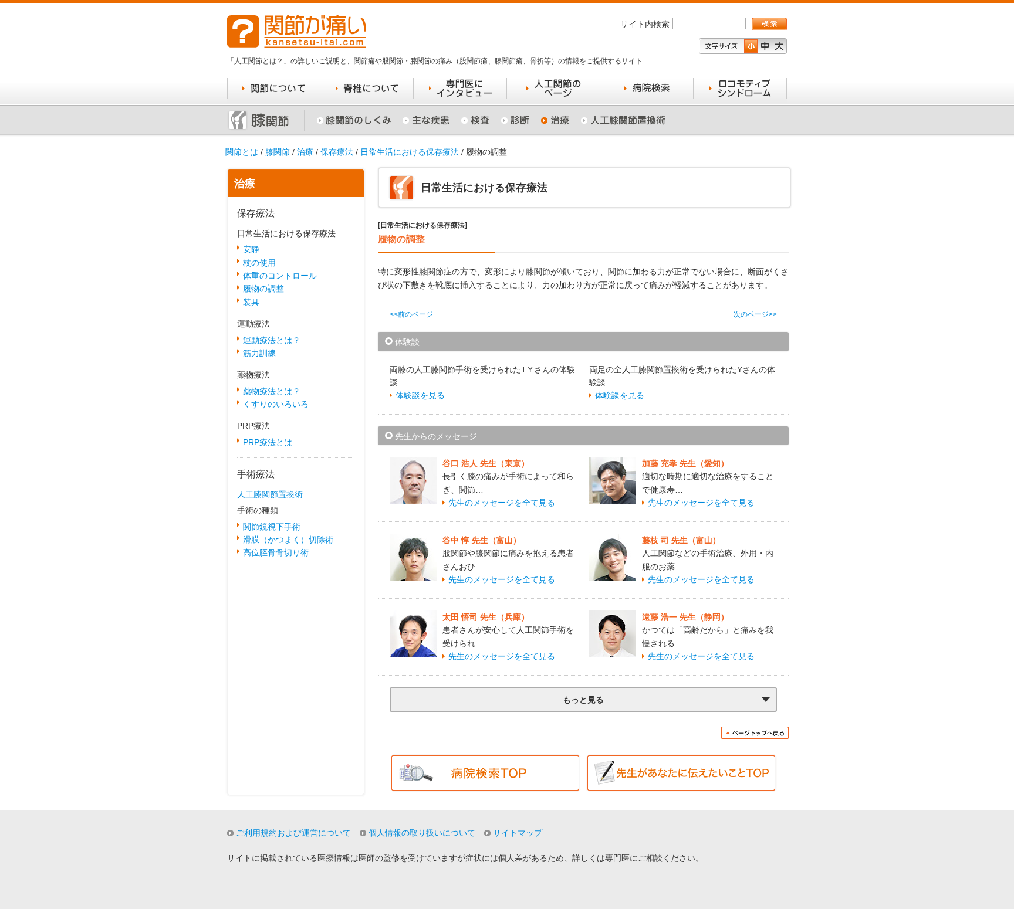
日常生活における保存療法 (409, 152)
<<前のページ (411, 314)
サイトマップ (517, 832)
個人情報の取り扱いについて (422, 832)
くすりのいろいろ (276, 404)
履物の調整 (263, 288)
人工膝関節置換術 (270, 494)
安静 (251, 249)
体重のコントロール (280, 275)
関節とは (241, 152)
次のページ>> (755, 314)
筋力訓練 (259, 353)
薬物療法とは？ (271, 391)
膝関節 (277, 152)
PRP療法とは (267, 442)
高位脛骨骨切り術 (276, 552)
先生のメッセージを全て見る (501, 502)
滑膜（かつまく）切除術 (288, 539)
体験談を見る (420, 395)
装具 (251, 302)
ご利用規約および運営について (293, 832)
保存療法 (336, 152)
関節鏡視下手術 (271, 526)
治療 (305, 152)
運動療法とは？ (271, 340)
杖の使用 (259, 262)
